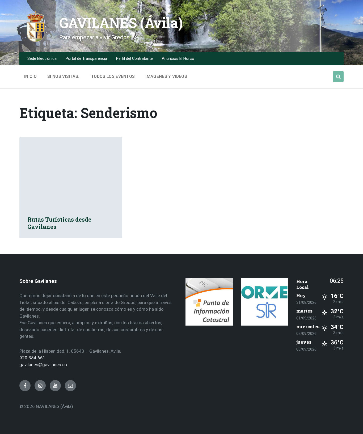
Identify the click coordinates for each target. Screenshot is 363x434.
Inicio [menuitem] (30, 76)
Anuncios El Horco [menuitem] (178, 58)
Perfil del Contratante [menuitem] (134, 58)
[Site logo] (35, 41)
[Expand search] (338, 76)
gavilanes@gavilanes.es (43, 364)
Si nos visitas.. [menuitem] (64, 76)
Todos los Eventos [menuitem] (113, 76)
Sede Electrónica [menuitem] (42, 58)
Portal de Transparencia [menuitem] (86, 58)
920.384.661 (32, 357)
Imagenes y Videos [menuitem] (166, 76)
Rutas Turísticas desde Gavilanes (59, 223)
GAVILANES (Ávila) (121, 23)
